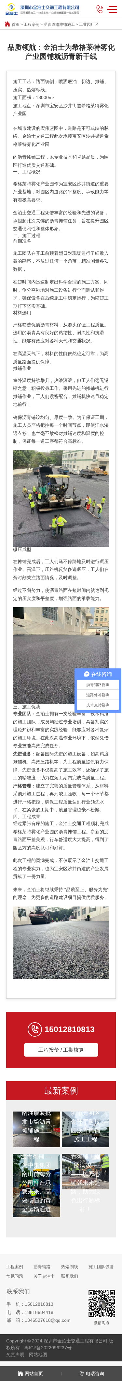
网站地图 (38, 1354)
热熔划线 (69, 1266)
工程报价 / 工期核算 (61, 1050)
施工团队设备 (101, 1266)
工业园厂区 (89, 24)
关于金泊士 (44, 1276)
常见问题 (14, 1276)
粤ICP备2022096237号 (48, 1347)
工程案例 (31, 24)
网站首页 (34, 1373)
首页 (16, 24)
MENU (112, 9)
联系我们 (69, 1276)
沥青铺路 (42, 1266)
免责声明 (15, 1354)
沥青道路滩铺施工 (59, 24)
